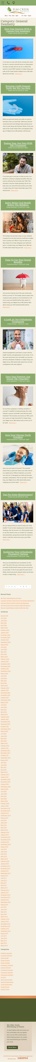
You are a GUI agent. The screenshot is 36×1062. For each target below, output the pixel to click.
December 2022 (5, 721)
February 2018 (5, 861)
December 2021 (5, 750)
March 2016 (4, 916)
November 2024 (5, 666)
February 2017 (5, 890)
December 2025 (5, 635)
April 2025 (4, 654)
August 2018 (4, 847)
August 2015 (4, 933)
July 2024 (4, 676)
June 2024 (4, 678)
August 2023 (4, 702)
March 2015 (4, 945)
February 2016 (5, 919)
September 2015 (6, 931)
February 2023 (5, 717)
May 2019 (4, 825)
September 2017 (6, 873)
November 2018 (5, 839)
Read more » (18, 74)
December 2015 (5, 924)
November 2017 (5, 868)
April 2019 (4, 827)
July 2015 (4, 936)
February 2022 (5, 746)
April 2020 (4, 799)
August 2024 (4, 673)
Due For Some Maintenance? (18, 494)
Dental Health (5, 958)
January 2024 (5, 690)
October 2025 (5, 640)
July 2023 (4, 705)
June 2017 (4, 880)
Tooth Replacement (6, 984)
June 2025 (4, 649)
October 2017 (5, 871)
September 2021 (6, 758)
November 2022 (5, 724)
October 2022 (5, 726)
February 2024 (5, 688)
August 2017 (4, 875)
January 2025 (5, 661)
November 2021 (5, 753)
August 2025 (4, 644)
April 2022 (4, 741)
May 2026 (4, 623)
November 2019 (5, 810)
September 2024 (6, 671)
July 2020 (4, 791)
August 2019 (4, 818)
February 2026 (5, 630)
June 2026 (4, 620)
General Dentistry (6, 968)
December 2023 (5, 693)
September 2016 (6, 902)
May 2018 (4, 854)
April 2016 (4, 914)
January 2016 (5, 921)
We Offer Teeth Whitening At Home (11, 598)
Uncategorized (5, 987)
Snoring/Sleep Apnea (7, 982)
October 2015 (5, 928)
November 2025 (5, 637)
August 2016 (4, 904)
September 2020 (6, 786)
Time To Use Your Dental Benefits (18, 261)
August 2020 (4, 789)
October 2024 (5, 668)
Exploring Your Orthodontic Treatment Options (18, 553)
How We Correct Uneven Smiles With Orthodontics (15, 605)
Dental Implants (5, 963)
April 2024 (4, 683)
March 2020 (4, 801)
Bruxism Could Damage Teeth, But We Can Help (18, 87)
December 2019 (5, 808)
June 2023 (4, 707)
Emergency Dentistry (7, 965)
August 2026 (4, 616)
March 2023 (4, 714)
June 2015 (4, 938)
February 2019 (5, 832)
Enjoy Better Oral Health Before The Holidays (18, 204)
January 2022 (5, 748)
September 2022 (6, 729)
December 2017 (5, 866)
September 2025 (6, 642)
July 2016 (4, 907)
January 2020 (5, 806)
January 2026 (5, 632)
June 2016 (4, 909)
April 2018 (4, 856)
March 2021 (4, 772)
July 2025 (4, 647)
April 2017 (4, 885)
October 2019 (5, 813)
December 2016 (5, 895)
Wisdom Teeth (5, 989)
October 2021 (5, 755)
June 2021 (4, 765)
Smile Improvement (6, 980)
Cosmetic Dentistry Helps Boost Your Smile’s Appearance (17, 601)
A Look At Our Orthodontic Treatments (18, 320)
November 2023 (5, 695)
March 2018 (4, 859)
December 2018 (5, 837)
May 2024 (4, 681)
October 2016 (5, 900)
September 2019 (6, 815)
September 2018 (6, 844)
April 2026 (4, 625)
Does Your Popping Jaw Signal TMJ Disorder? (18, 377)
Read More (12, 1047)
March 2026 (4, 628)
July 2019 (4, 820)
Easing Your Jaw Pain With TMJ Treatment (18, 144)
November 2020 (5, 782)
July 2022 (4, 733)
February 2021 (5, 774)
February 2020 (5, 803)
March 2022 (4, 743)
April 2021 (4, 770)
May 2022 (4, 738)
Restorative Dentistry (7, 975)
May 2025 (4, 652)
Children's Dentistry (6, 953)
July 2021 (4, 762)
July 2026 (4, 618)
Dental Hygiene (5, 960)
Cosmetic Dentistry (6, 955)
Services (3, 977)
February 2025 (5, 659)
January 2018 (5, 863)
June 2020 (4, 794)
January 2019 (5, 835)
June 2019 (4, 823)
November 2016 (5, 897)
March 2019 (4, 830)
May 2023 (4, 709)
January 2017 (5, 892)
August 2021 (4, 760)
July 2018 (4, 849)
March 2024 (4, 685)
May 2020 (4, 796)
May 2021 (4, 767)
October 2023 (5, 697)
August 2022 (4, 731)
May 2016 (4, 912)
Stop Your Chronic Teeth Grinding (18, 436)
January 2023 (5, 719)
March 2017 (4, 888)
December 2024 (5, 664)
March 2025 (4, 656)
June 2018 (4, 851)
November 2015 (5, 926)
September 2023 (6, 700)
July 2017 (4, 878)
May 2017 (4, 883)
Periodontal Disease (7, 970)
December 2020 (5, 779)
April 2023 (4, 712)
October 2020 (5, 784)
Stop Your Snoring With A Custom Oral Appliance (17, 30)
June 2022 (4, 736)
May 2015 (4, 941)
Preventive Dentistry (7, 972)
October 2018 (5, 842)
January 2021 (5, 777)
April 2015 (4, 943)
